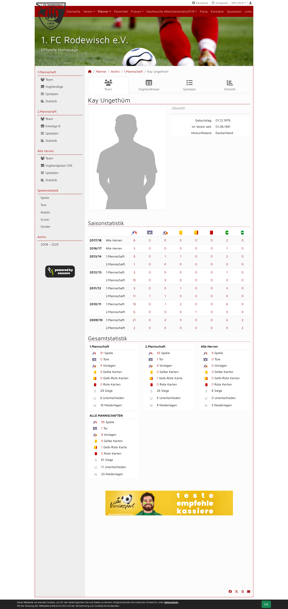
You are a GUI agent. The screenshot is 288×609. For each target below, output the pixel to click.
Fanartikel (121, 11)
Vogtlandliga (53, 86)
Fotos (204, 11)
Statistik (50, 101)
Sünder (46, 226)
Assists (45, 212)
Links (248, 11)
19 (134, 304)
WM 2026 (237, 3)
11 (134, 296)
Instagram (221, 3)
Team (48, 79)
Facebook (201, 3)
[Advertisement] (169, 552)
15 (134, 280)
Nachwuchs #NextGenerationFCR (170, 11)
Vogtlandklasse (148, 89)
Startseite (73, 11)
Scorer (45, 219)
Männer (103, 11)
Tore (43, 205)
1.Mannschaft (46, 72)
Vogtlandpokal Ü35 (58, 165)
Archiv (41, 237)
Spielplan (51, 94)
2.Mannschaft (47, 111)
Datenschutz (171, 602)
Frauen (136, 11)
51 (101, 353)
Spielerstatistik (47, 190)
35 (158, 353)
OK (266, 604)
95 (103, 422)
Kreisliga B (52, 126)
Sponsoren (234, 11)
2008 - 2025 (50, 244)
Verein (87, 11)
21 (134, 320)
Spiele (45, 197)
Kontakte (217, 11)
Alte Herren (45, 151)
